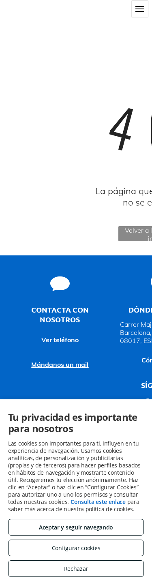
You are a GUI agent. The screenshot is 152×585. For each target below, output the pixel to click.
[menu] (140, 9)
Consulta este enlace (98, 502)
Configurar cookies (76, 548)
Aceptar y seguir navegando (76, 527)
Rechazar (76, 568)
